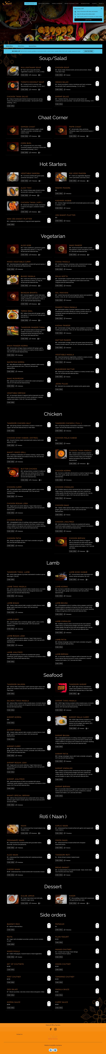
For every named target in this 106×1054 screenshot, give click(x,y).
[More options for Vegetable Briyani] (49, 393)
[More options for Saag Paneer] (97, 246)
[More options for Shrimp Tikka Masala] (97, 701)
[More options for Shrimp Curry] (49, 747)
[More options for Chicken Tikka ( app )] (49, 203)
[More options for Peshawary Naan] (49, 841)
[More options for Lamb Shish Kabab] (97, 572)
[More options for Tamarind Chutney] (97, 977)
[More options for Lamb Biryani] (97, 655)
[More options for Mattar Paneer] (97, 340)
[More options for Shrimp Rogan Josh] (49, 763)
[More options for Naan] (49, 826)
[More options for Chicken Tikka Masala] (97, 451)
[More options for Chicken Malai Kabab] (97, 438)
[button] (30, 3)
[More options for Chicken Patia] (49, 539)
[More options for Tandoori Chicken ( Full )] (97, 424)
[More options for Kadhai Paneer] (97, 326)
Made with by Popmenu (30, 1025)
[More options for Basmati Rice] (49, 924)
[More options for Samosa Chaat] (49, 127)
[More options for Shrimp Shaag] (49, 730)
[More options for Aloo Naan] (49, 855)
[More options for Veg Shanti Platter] (97, 215)
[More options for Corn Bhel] (49, 144)
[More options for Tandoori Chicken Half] (49, 424)
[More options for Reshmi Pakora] (97, 188)
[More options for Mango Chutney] (97, 950)
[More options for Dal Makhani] (97, 293)
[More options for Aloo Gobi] (49, 246)
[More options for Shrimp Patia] (97, 754)
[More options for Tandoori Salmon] (49, 685)
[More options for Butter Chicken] (49, 469)
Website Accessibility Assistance (53, 1045)
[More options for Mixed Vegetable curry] (49, 262)
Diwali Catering (57, 3)
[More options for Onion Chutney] (97, 964)
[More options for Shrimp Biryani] (97, 787)
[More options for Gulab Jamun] (49, 896)
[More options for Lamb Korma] (97, 587)
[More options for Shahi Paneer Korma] (49, 346)
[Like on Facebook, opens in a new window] (50, 1029)
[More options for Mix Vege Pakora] (97, 174)
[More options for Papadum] (97, 924)
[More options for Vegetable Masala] (97, 355)
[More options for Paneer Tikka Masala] (97, 308)
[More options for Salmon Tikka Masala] (49, 701)
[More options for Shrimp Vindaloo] (97, 769)
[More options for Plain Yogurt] (97, 937)
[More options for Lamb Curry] (49, 620)
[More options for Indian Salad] (97, 82)
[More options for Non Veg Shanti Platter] (49, 219)
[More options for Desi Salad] (49, 990)
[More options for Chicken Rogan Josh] (49, 504)
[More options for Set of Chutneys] (49, 964)
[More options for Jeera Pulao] (97, 384)
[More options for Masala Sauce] (97, 990)
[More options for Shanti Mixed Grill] (49, 453)
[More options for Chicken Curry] (49, 487)
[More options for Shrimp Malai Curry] (97, 717)
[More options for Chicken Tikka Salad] (49, 97)
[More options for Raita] (49, 937)
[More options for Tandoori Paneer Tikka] (49, 328)
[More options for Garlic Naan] (97, 826)
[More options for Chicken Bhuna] (49, 520)
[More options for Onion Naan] (97, 841)
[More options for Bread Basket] (97, 868)
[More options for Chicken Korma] (97, 471)
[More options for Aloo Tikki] (49, 188)
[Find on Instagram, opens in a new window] (55, 1029)
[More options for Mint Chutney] (49, 977)
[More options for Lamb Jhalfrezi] (49, 653)
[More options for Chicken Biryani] (97, 539)
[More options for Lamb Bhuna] (97, 603)
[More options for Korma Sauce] (49, 1003)
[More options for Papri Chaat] (97, 127)
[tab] (9, 46)
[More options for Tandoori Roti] (97, 855)
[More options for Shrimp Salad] (97, 97)
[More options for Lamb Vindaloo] (97, 622)
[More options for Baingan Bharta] (49, 293)
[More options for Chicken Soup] (97, 68)
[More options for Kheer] (97, 896)
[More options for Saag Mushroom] (49, 379)
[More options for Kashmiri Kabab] (97, 201)
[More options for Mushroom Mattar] (97, 370)
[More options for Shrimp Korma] (49, 717)
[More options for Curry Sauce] (97, 1003)
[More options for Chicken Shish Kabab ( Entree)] (49, 438)
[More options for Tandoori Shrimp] (97, 685)
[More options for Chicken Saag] (97, 506)
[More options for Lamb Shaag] (49, 603)
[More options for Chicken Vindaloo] (97, 487)
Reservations (85, 3)
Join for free (88, 51)
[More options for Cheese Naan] (49, 870)
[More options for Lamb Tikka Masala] (49, 587)
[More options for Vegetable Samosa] (49, 174)
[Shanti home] (7, 3)
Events (94, 3)
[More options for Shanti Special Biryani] (49, 796)
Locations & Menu (44, 3)
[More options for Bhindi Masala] (49, 277)
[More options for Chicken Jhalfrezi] (97, 522)
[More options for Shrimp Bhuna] (97, 736)
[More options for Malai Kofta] (97, 277)
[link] (24, 75)
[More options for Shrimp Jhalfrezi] (49, 779)
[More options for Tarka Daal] (49, 311)
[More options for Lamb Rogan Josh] (49, 636)
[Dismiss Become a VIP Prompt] (101, 9)
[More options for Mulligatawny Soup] (49, 68)
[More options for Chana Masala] (97, 262)
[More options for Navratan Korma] (49, 362)
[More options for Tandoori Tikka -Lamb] (49, 572)
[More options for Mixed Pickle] (49, 952)
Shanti (53, 1037)
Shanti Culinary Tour (72, 3)
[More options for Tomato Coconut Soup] (49, 82)
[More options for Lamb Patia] (97, 640)
